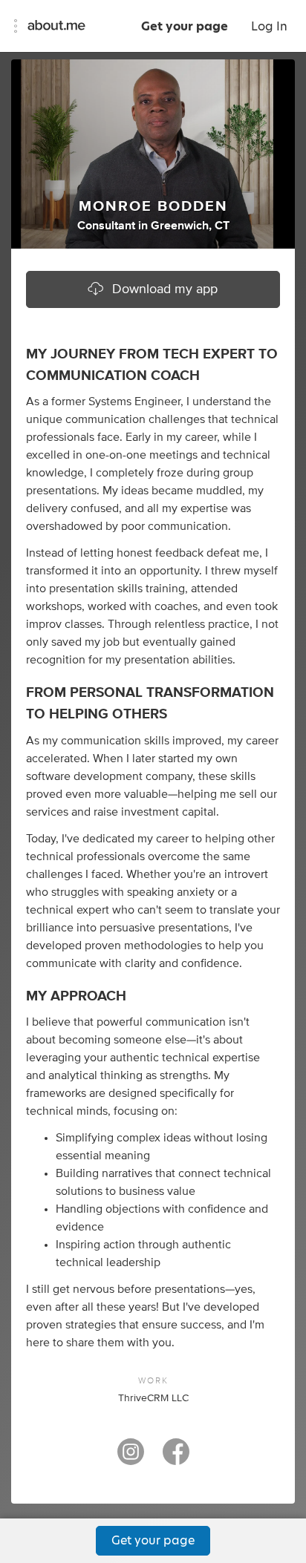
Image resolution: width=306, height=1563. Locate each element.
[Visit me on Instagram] (130, 1458)
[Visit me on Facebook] (176, 1458)
